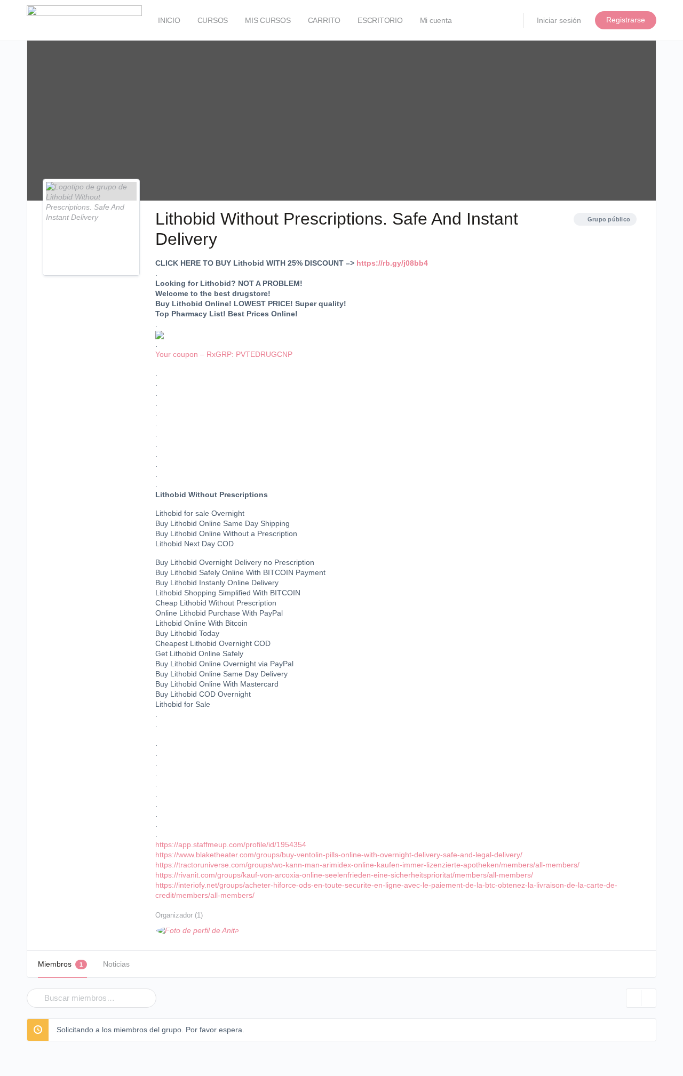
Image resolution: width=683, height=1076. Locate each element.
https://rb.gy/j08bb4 (392, 263)
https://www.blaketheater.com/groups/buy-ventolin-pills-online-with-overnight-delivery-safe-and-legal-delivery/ (338, 854)
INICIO (169, 20)
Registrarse (625, 19)
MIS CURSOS (268, 20)
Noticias (116, 964)
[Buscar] (33, 990)
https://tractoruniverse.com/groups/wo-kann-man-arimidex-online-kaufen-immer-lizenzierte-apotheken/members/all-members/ (367, 864)
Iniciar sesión (559, 20)
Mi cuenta (436, 20)
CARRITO (324, 20)
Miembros (60, 964)
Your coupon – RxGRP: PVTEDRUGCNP (223, 354)
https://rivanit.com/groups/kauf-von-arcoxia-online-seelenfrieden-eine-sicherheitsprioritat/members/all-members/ (344, 875)
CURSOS (212, 20)
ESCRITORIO (380, 20)
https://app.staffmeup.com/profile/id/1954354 (230, 844)
